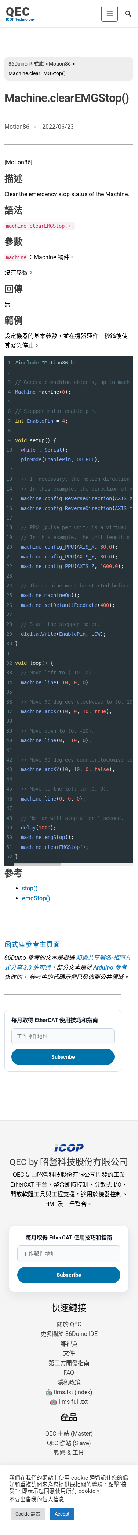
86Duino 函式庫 (26, 64)
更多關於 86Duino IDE (69, 1333)
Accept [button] (62, 1514)
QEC (18, 12)
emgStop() (36, 898)
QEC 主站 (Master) (69, 1433)
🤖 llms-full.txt (69, 1401)
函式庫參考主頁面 (32, 945)
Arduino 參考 (110, 967)
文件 (69, 1353)
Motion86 (60, 64)
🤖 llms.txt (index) (68, 1392)
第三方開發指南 (69, 1363)
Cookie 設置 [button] (27, 1514)
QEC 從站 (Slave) (69, 1443)
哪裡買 (69, 1343)
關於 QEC (69, 1324)
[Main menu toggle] (109, 14)
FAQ (68, 1372)
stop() (30, 888)
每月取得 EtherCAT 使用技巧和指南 (54, 1020)
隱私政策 (69, 1382)
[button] (128, 13)
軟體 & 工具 (69, 1452)
